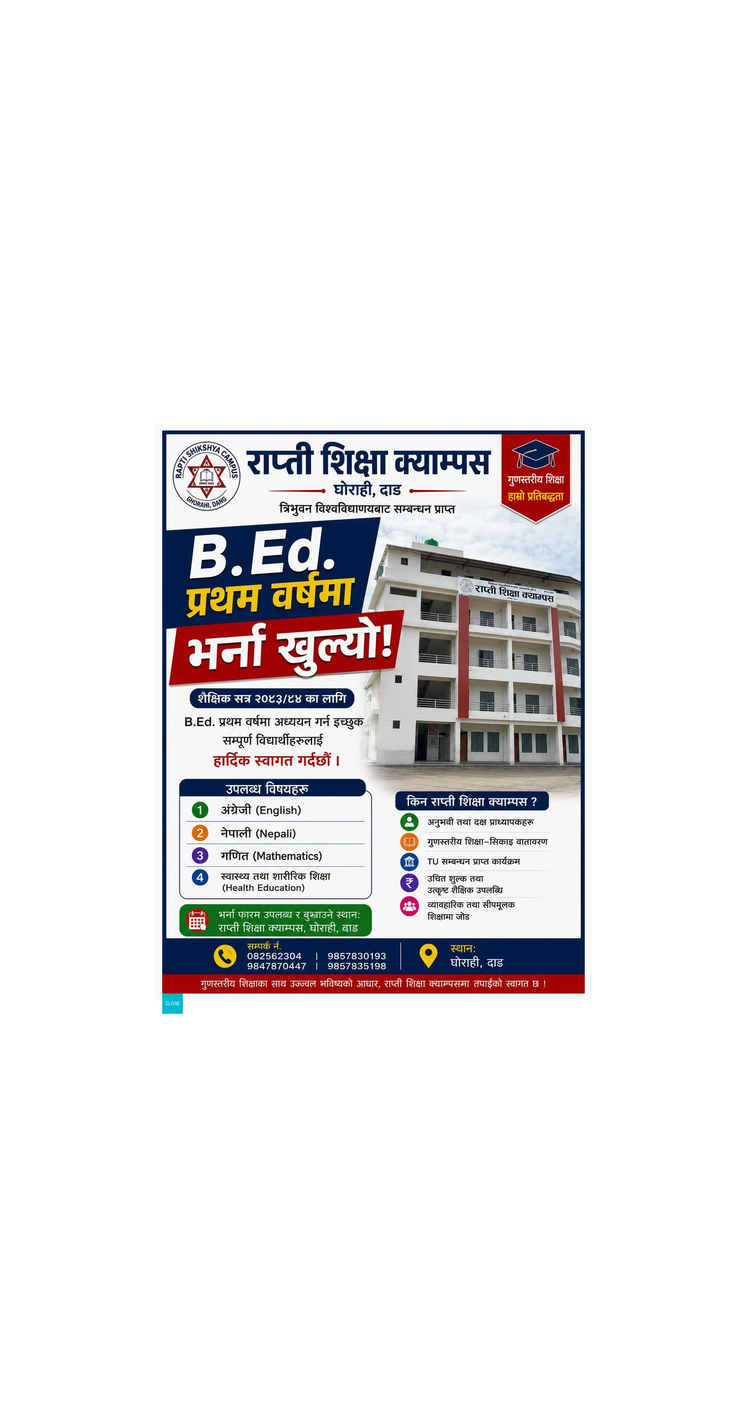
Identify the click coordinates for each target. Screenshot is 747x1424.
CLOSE (172, 1003)
